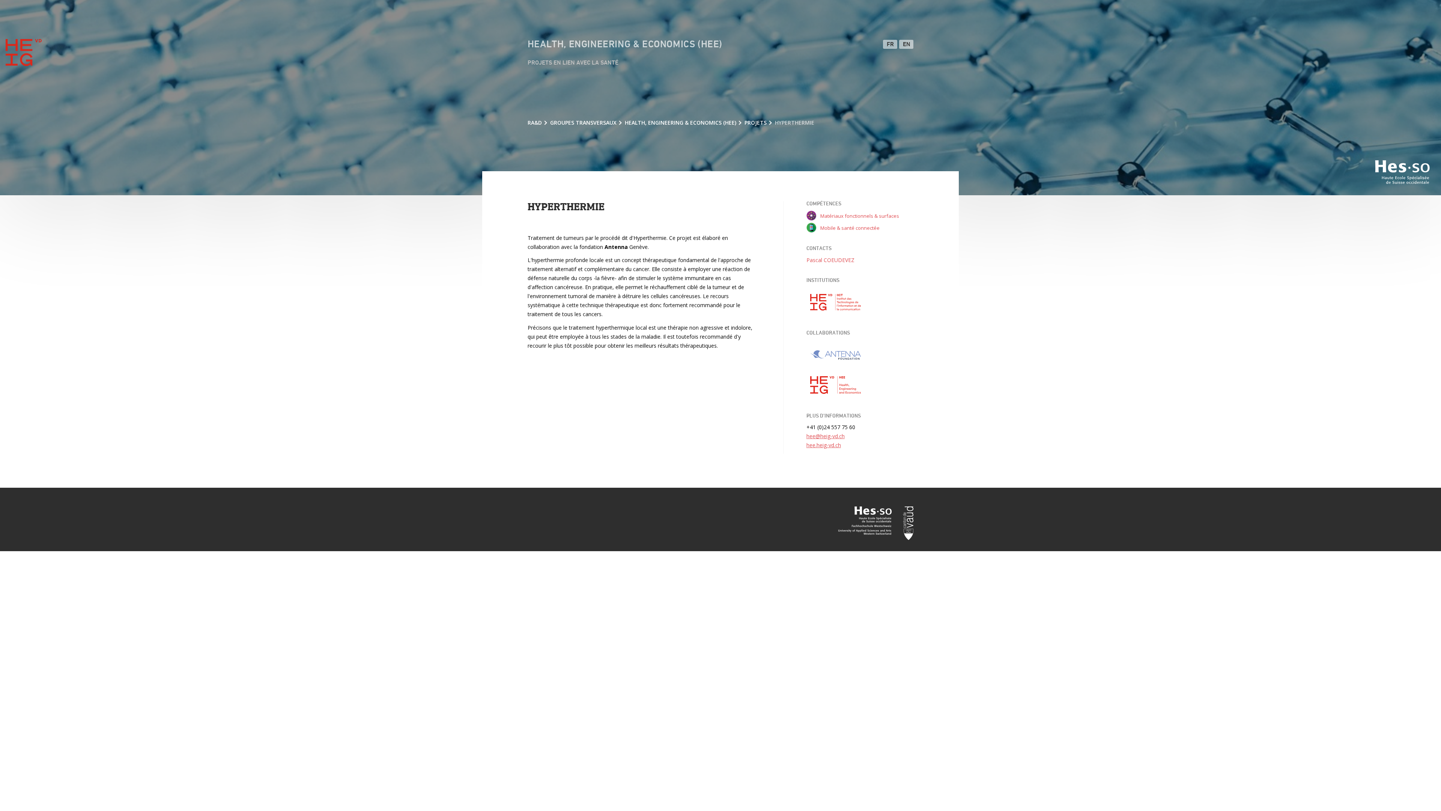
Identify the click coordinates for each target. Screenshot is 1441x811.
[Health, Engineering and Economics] (835, 385)
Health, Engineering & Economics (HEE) (625, 45)
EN (907, 45)
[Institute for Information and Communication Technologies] (835, 302)
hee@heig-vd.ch (825, 436)
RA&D (535, 122)
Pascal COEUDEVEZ (830, 260)
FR (890, 45)
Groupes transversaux (583, 122)
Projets (756, 122)
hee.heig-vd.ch (823, 445)
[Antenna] (835, 355)
